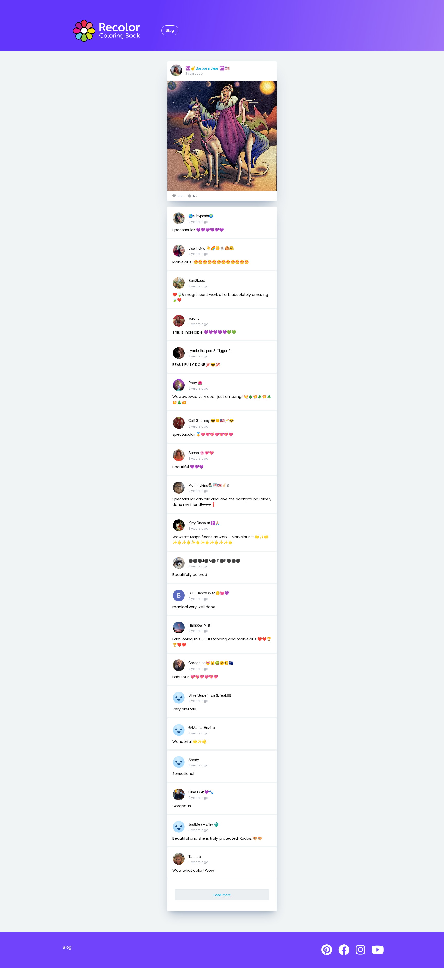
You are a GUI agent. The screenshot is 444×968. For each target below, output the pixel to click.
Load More (222, 895)
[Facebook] (343, 950)
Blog (170, 30)
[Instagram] (360, 950)
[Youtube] (378, 950)
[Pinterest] (326, 950)
